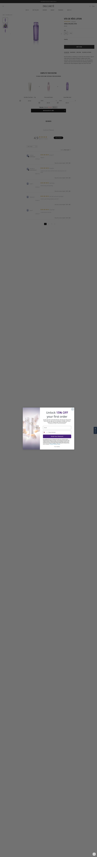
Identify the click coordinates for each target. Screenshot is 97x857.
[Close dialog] (72, 409)
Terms (58, 444)
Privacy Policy (53, 444)
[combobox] (45, 432)
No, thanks (57, 446)
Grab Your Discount (57, 436)
